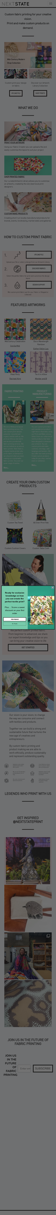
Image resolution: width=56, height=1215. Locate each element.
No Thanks (14, 623)
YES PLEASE (14, 619)
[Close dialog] (52, 587)
